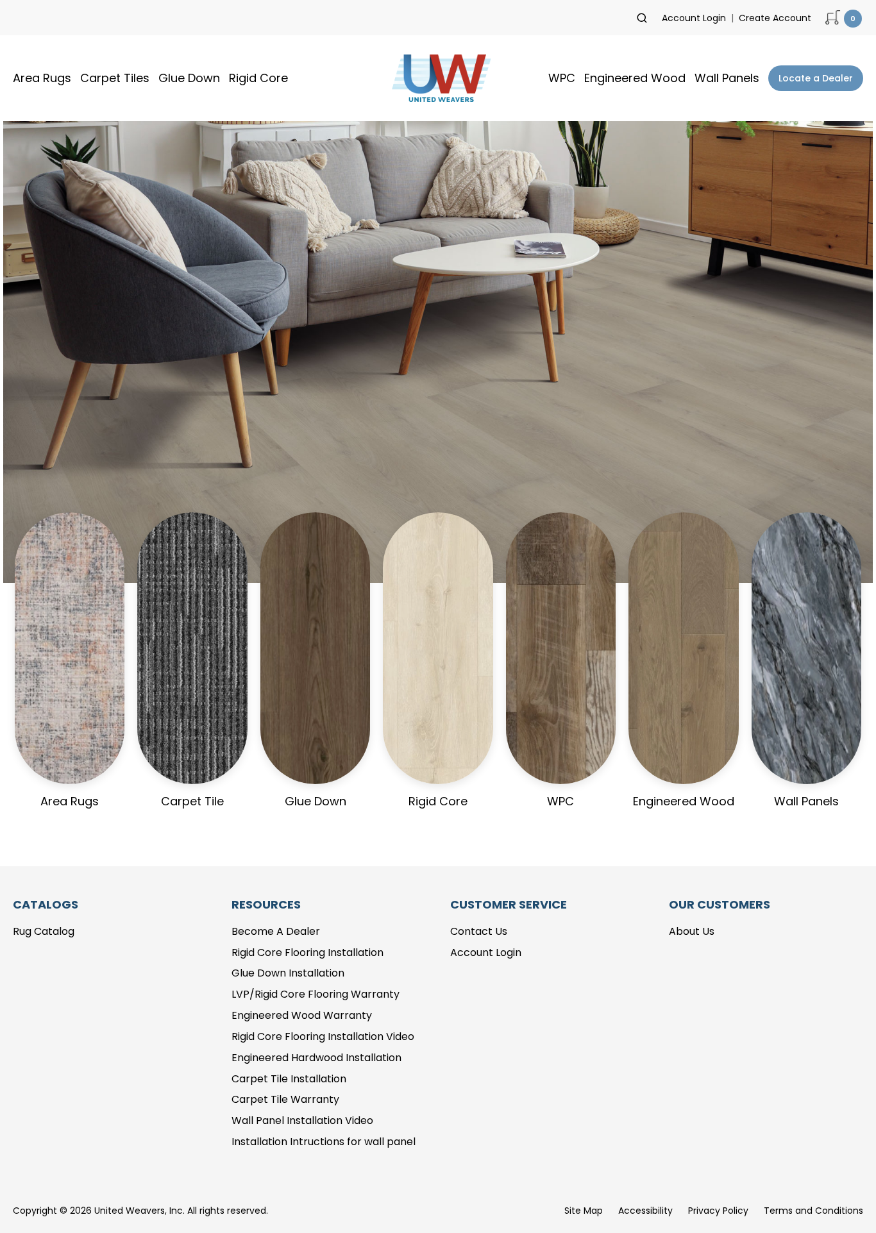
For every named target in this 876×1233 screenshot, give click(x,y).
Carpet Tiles (114, 78)
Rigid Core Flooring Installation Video (323, 1036)
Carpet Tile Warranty (285, 1099)
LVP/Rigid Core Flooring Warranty (316, 994)
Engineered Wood (635, 78)
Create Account (775, 17)
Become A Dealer (276, 931)
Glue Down (189, 78)
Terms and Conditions (813, 1210)
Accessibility (645, 1210)
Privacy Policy (718, 1210)
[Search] (642, 18)
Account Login (694, 17)
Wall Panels (727, 78)
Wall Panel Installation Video (302, 1120)
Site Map (583, 1210)
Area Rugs (42, 78)
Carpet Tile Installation (289, 1078)
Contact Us (478, 931)
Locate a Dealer (816, 78)
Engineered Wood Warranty (302, 1015)
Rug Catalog (43, 931)
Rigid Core (258, 78)
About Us (691, 931)
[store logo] (438, 78)
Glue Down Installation (288, 973)
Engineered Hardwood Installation (316, 1057)
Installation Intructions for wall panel (324, 1141)
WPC (561, 78)
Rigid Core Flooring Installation (307, 952)
